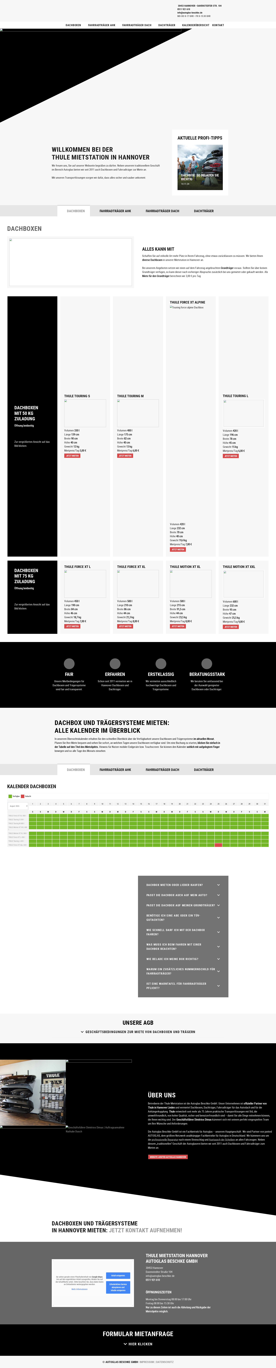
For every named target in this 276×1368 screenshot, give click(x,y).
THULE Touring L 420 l (16, 841)
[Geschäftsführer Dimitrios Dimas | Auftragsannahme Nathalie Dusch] (99, 1158)
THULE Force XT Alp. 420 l (17, 845)
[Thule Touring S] (85, 413)
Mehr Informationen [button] (80, 1289)
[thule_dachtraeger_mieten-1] (33, 1158)
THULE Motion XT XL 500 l (17, 833)
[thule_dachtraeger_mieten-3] (33, 1092)
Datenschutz (164, 1362)
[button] (84, 25)
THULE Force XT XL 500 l (17, 816)
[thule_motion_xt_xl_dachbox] (191, 584)
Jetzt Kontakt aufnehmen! (145, 1230)
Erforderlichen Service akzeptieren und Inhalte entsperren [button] (118, 1287)
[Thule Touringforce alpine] (191, 413)
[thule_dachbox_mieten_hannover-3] (90, 10)
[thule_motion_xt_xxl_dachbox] (244, 584)
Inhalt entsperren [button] (118, 1275)
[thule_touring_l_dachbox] (244, 413)
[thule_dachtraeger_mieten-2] (99, 1092)
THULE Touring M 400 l (16, 823)
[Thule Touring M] (138, 413)
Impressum (147, 1362)
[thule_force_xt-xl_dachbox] (138, 584)
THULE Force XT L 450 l (16, 837)
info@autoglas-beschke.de (160, 1276)
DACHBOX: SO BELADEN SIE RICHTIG (200, 177)
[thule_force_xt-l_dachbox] (85, 584)
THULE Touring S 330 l (16, 820)
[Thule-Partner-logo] (148, 10)
